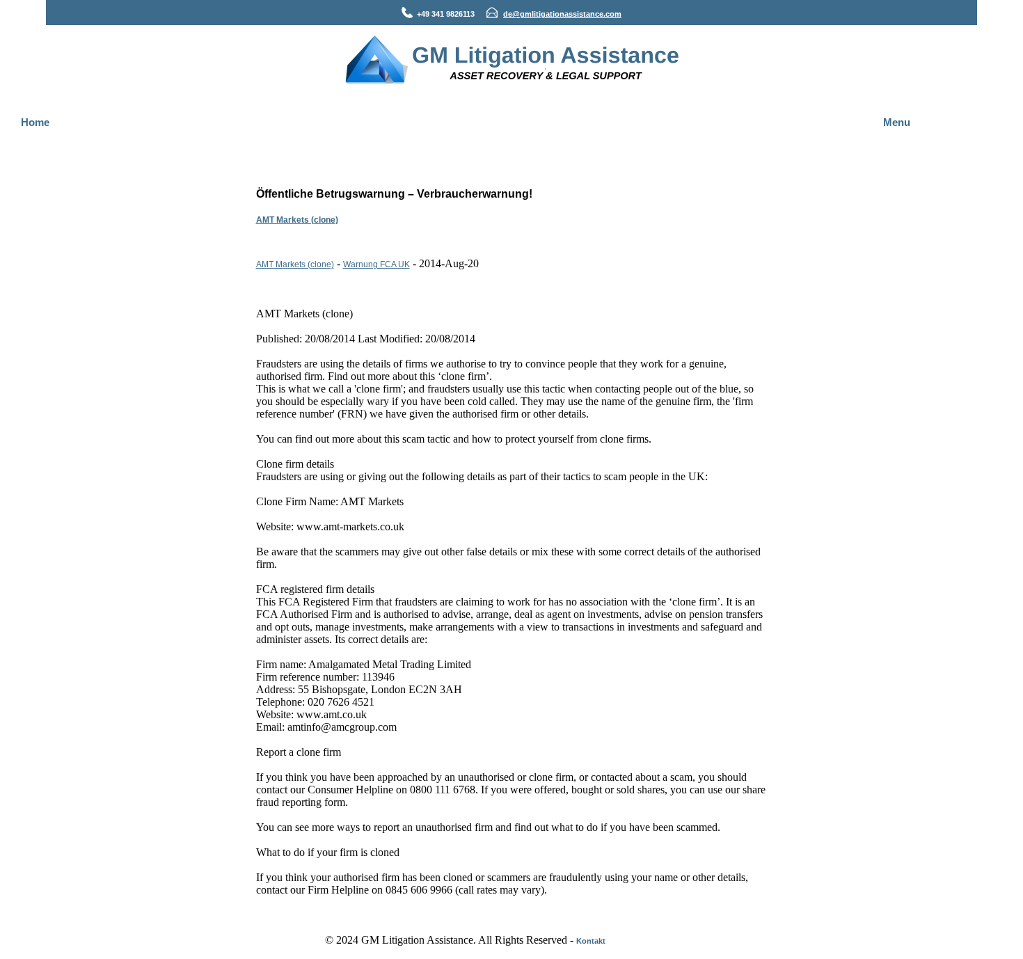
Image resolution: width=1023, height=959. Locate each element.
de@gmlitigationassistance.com (562, 14)
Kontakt (590, 941)
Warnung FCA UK (376, 264)
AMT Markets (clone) (297, 220)
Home (35, 122)
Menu (896, 122)
